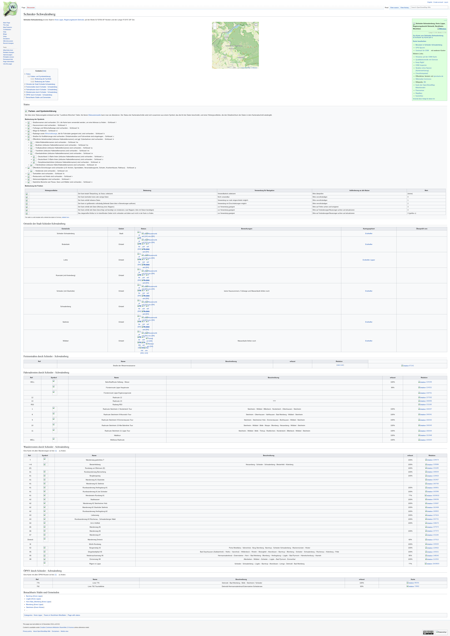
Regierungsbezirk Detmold (74, 20)
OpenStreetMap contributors (249, 67)
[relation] (405, 366)
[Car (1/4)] (139, 235)
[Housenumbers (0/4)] (151, 235)
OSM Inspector (421, 65)
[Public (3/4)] (139, 345)
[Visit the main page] (10, 9)
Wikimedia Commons (423, 79)
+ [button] (214, 24)
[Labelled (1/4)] (145, 235)
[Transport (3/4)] (149, 339)
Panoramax (420, 90)
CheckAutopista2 (422, 73)
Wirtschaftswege (51, 133)
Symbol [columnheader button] (54, 377)
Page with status (74, 615)
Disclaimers (55, 631)
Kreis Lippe (59, 20)
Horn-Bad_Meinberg (33, 602)
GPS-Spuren (420, 48)
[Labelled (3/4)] (145, 287)
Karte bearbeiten (419, 41)
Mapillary (419, 93)
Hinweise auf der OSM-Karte (426, 57)
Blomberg (29, 604)
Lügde (28, 599)
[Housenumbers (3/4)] (151, 319)
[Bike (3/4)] (139, 339)
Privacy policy (27, 631)
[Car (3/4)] (139, 287)
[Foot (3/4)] (143, 339)
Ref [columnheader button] (39, 361)
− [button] (214, 27)
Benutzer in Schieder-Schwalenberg (429, 45)
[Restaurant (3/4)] (150, 345)
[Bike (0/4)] (139, 246)
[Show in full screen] (256, 24)
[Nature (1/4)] (146, 350)
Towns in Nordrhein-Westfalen (55, 615)
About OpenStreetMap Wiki (41, 631)
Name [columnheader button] (123, 361)
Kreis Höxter (39, 607)
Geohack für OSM (422, 50)
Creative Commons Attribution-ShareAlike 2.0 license (57, 627)
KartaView (419, 96)
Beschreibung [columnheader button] (231, 361)
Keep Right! (420, 62)
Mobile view (64, 631)
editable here (65, 217)
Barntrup (29, 596)
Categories (28, 615)
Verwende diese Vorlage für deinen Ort (424, 98)
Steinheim (30, 607)
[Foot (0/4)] (143, 246)
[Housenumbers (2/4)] (151, 287)
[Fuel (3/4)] (148, 293)
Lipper (372, 260)
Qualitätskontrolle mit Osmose (427, 60)
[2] (56, 575)
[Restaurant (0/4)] (146, 250)
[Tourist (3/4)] (142, 350)
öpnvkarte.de (438, 76)
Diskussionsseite (94, 115)
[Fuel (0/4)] (148, 246)
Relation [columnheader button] (339, 361)
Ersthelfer (368, 233)
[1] (56, 451)
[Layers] (256, 29)
